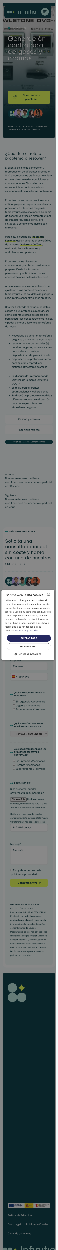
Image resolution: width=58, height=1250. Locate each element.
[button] (28, 654)
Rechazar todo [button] (29, 646)
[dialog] (27, 625)
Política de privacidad (27, 630)
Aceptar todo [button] (29, 638)
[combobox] (48, 594)
